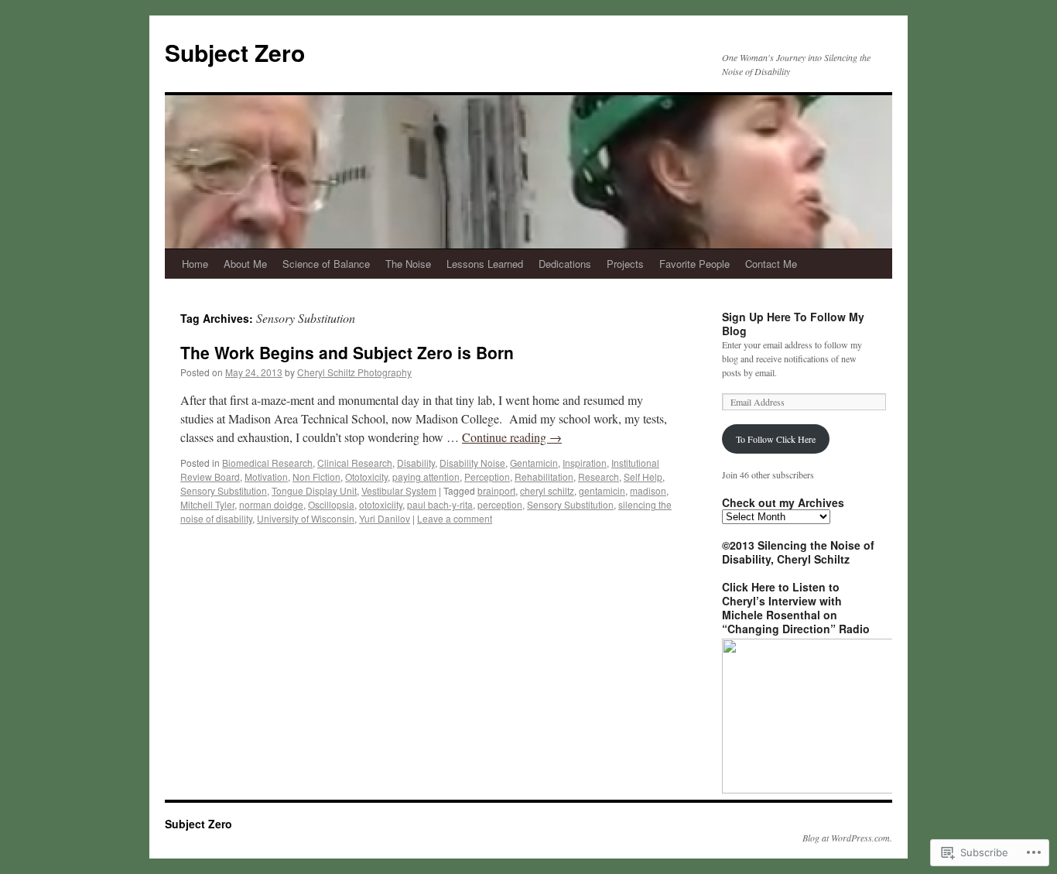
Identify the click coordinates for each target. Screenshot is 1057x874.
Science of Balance (326, 263)
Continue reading (512, 437)
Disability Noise (472, 462)
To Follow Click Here (776, 439)
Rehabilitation (544, 476)
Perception (487, 476)
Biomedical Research (267, 462)
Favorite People (694, 263)
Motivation (266, 476)
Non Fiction (316, 476)
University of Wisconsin (305, 518)
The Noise (408, 263)
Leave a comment (454, 518)
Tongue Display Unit (314, 490)
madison (648, 490)
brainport (496, 490)
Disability (416, 462)
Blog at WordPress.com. (847, 837)
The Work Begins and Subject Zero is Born (347, 352)
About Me (245, 263)
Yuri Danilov (384, 518)
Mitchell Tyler (207, 504)
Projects (625, 263)
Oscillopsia (331, 504)
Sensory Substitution (223, 490)
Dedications (565, 263)
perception (499, 504)
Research (598, 476)
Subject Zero (235, 52)
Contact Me (771, 263)
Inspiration (585, 462)
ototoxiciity (380, 504)
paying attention (426, 476)
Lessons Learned (484, 263)
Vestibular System (398, 490)
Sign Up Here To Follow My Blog (793, 323)
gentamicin (602, 490)
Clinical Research (354, 462)
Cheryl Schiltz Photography (354, 372)
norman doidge (271, 504)
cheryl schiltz (547, 490)
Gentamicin (534, 462)
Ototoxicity (366, 476)
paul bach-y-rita (440, 504)
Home (195, 263)
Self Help (643, 476)
